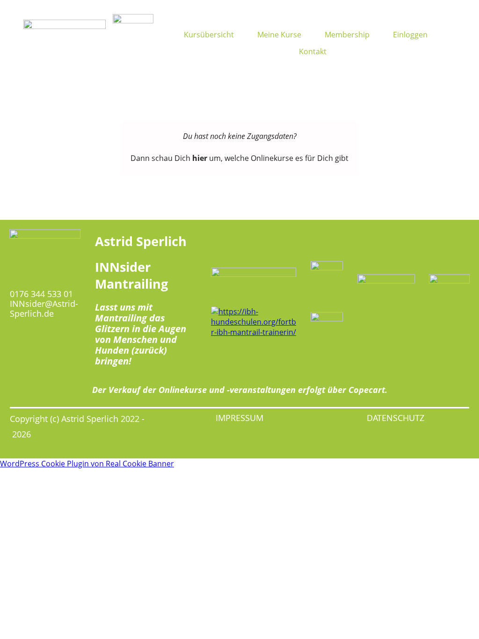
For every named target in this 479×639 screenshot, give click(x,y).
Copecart (366, 389)
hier (199, 158)
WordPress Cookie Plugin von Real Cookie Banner (87, 463)
